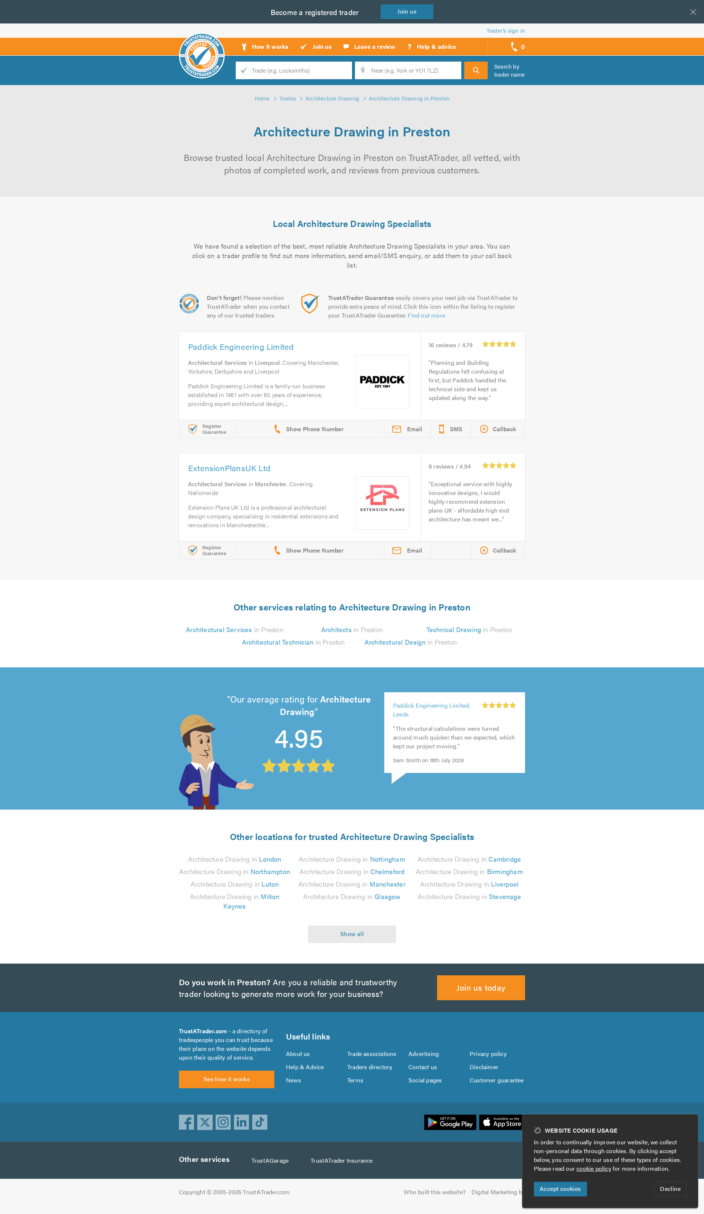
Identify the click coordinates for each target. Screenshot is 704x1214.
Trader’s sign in (506, 30)
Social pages (425, 1080)
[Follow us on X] (205, 1122)
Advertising (423, 1053)
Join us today (480, 987)
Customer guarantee (497, 1080)
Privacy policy (488, 1053)
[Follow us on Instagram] (223, 1122)
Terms (355, 1080)
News (293, 1080)
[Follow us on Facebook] (186, 1122)
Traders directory (369, 1067)
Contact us (422, 1067)
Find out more (426, 315)
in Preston (234, 629)
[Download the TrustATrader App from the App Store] (502, 1122)
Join (407, 11)
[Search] (476, 70)
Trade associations (372, 1053)
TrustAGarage (270, 1160)
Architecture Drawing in (235, 858)
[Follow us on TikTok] (260, 1122)
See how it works (226, 1079)
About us (298, 1053)
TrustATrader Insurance (342, 1160)
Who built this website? (435, 1192)
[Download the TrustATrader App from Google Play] (450, 1122)
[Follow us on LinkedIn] (241, 1122)
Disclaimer (484, 1067)
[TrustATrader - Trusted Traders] (202, 44)
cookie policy (593, 1168)
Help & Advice (305, 1067)
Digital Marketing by (498, 1192)
